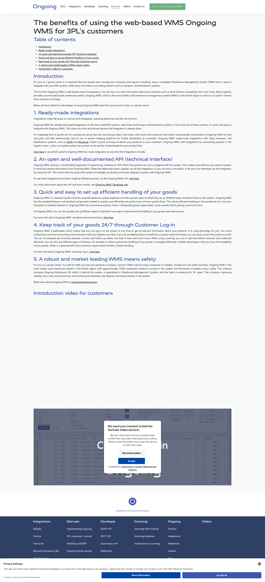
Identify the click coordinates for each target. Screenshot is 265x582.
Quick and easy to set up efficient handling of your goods (68, 57)
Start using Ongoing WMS (167, 6)
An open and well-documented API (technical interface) (67, 54)
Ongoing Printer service (79, 550)
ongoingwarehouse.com (84, 282)
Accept (131, 461)
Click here (39, 151)
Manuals (115, 6)
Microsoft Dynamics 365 (46, 550)
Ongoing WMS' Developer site (112, 184)
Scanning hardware (144, 536)
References (174, 543)
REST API (106, 536)
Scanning (103, 6)
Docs (62, 6)
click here (134, 178)
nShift (69, 142)
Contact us (139, 6)
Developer (89, 6)
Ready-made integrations (51, 50)
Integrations (75, 6)
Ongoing (174, 521)
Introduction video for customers (55, 68)
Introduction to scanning (147, 543)
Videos (126, 6)
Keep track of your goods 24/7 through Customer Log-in (67, 61)
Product (172, 528)
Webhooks (106, 550)
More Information (131, 453)
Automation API (109, 543)
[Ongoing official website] (44, 6)
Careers (172, 550)
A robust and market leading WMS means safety (64, 65)
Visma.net (38, 543)
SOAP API (106, 528)
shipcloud (83, 142)
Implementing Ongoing (79, 528)
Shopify (37, 528)
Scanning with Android (146, 528)
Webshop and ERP (77, 543)
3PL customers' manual (79, 536)
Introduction (44, 46)
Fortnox (37, 536)
